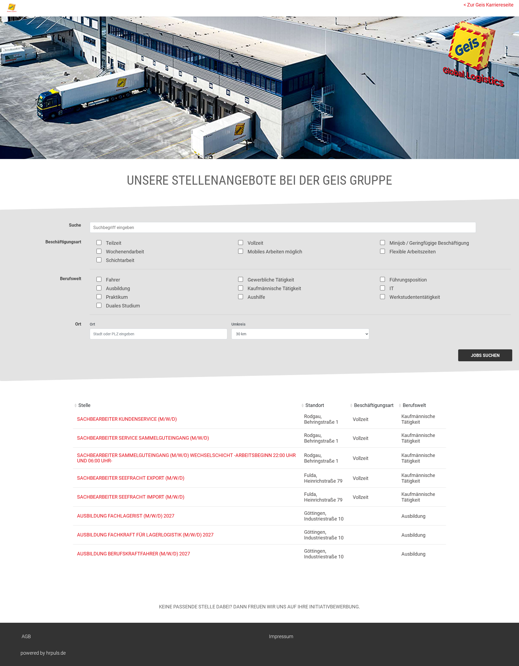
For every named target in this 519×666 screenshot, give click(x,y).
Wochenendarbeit (125, 251)
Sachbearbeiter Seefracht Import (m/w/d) (130, 497)
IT (392, 288)
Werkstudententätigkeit (415, 297)
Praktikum (117, 297)
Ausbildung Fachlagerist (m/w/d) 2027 (125, 516)
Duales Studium (123, 306)
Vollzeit (255, 243)
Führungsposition (408, 280)
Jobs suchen (485, 355)
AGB (26, 636)
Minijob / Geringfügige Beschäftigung (429, 243)
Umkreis (238, 324)
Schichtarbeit (120, 260)
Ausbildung (118, 288)
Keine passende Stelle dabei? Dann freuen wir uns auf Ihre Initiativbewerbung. (259, 606)
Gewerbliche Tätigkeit (271, 280)
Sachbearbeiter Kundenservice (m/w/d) (127, 419)
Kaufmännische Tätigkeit (274, 288)
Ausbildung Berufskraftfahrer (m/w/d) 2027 (133, 553)
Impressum (281, 636)
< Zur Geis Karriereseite (489, 5)
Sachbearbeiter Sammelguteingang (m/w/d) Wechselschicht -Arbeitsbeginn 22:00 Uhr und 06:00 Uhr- (186, 457)
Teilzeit (113, 243)
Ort (92, 324)
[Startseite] (28, 7)
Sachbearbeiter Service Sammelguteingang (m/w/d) (143, 438)
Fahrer (113, 280)
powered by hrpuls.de (43, 653)
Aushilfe (256, 297)
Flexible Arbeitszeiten (413, 251)
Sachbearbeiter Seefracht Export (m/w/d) (130, 478)
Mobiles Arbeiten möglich (275, 251)
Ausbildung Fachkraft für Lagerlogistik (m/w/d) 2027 (145, 535)
